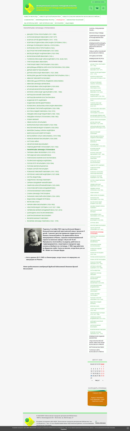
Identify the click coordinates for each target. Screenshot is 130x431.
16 (103, 371)
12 (95, 371)
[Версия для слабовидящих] (103, 8)
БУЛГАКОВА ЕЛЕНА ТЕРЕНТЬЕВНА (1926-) (41, 48)
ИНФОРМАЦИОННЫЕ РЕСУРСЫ (45, 20)
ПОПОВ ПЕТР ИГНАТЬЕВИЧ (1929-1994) (40, 163)
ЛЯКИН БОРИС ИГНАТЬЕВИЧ (37, 122)
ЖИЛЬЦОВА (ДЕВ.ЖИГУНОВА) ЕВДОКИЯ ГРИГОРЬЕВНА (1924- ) (98, 128)
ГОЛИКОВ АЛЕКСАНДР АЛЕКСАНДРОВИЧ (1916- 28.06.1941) (47, 59)
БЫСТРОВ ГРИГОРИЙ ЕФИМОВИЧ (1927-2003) (42, 51)
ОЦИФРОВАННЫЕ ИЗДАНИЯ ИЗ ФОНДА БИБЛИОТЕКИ (97, 36)
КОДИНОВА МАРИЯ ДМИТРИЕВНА (39, 103)
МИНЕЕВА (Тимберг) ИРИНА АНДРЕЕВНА (41, 130)
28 (99, 376)
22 (101, 373)
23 (103, 373)
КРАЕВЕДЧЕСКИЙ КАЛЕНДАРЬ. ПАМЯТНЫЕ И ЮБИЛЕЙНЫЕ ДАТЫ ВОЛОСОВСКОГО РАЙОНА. (97, 45)
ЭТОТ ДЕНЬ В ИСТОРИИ (95, 56)
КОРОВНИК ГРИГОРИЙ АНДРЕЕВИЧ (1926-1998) (43, 108)
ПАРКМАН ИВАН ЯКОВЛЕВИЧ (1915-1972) (41, 152)
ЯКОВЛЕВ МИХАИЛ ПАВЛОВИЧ (37, 218)
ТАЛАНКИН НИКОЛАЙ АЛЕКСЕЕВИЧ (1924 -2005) (43, 196)
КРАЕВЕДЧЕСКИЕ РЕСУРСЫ (96, 58)
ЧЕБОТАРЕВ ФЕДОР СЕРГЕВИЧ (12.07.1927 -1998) (43, 207)
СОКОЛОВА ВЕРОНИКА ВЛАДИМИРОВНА (41, 188)
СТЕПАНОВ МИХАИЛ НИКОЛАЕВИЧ (39, 191)
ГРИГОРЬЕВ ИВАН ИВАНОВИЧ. (37, 62)
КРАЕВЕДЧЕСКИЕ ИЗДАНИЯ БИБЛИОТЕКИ (96, 337)
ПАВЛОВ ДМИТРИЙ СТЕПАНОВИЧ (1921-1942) (42, 147)
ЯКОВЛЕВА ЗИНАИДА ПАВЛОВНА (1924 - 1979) (42, 221)
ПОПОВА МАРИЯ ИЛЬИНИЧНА (37, 166)
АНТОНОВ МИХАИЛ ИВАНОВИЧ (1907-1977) (42, 37)
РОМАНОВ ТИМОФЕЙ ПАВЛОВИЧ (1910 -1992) (43, 172)
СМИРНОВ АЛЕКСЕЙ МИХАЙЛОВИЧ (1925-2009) (43, 185)
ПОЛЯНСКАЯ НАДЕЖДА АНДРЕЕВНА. (39, 161)
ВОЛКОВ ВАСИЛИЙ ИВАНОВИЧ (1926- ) (40, 56)
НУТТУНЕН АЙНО (33, 141)
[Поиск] (91, 8)
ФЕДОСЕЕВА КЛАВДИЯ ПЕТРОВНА (38, 199)
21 (99, 373)
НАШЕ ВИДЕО (69, 23)
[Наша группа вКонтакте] (97, 8)
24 (91, 376)
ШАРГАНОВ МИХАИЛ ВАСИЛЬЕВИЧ (39, 215)
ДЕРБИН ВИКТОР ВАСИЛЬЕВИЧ (37, 70)
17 (91, 373)
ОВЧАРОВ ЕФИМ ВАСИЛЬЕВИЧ (37, 144)
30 (103, 376)
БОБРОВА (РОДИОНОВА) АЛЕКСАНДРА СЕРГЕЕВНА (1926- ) (47, 42)
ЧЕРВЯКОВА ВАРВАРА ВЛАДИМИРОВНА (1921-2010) (44, 210)
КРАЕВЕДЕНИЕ (60, 20)
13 (97, 371)
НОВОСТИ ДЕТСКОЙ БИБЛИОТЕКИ (50, 16)
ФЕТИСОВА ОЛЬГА (33, 202)
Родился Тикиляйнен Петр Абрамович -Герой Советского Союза (97, 399)
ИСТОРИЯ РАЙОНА (94, 40)
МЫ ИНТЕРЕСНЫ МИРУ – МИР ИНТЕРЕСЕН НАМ (38, 23)
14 (99, 371)
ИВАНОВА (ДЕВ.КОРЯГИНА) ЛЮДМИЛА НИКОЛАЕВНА (97, 137)
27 (97, 376)
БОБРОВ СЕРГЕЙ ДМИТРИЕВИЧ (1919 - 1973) (42, 40)
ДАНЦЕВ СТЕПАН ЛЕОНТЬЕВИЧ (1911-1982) (41, 34)
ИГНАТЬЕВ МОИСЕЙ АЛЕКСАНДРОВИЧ (40, 89)
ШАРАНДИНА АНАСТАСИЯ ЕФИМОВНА (40, 213)
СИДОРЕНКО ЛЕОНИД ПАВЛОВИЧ (38, 180)
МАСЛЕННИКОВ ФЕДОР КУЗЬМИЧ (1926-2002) (43, 128)
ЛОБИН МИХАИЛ (33, 119)
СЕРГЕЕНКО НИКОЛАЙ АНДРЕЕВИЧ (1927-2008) (43, 174)
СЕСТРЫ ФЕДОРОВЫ (34, 177)
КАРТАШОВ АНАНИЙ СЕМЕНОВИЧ (38, 95)
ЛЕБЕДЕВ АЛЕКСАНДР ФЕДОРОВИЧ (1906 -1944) (43, 114)
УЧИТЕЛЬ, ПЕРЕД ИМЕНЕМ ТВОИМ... (96, 29)
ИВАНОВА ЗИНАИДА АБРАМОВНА (38, 84)
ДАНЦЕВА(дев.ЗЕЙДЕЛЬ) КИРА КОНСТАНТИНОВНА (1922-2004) (48, 67)
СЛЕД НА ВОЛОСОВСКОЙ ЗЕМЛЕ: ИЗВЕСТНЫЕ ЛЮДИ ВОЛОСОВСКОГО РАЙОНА (96, 342)
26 (95, 376)
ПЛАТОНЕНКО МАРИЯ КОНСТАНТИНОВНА (41, 158)
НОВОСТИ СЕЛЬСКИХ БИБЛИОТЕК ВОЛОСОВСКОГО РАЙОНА (81, 16)
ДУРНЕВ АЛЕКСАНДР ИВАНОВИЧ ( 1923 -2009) (42, 73)
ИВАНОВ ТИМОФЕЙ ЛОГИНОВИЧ (38, 78)
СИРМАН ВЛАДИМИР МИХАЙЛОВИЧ (39, 183)
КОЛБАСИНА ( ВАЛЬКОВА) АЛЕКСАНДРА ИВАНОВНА (44, 106)
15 (101, 371)
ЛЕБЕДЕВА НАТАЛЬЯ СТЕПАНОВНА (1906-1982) (42, 117)
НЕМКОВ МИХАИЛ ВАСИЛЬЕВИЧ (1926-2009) (42, 139)
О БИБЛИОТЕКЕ (29, 20)
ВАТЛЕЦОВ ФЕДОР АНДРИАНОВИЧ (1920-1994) (43, 53)
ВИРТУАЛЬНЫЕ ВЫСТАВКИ (96, 347)
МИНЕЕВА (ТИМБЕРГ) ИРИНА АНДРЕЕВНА (97, 206)
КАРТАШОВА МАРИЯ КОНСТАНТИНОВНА (41, 97)
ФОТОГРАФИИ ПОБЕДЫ (95, 61)
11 (93, 371)
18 (93, 373)
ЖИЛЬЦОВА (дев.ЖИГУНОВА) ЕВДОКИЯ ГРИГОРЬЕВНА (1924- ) (48, 75)
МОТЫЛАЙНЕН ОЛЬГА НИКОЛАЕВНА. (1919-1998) (44, 136)
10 (91, 371)
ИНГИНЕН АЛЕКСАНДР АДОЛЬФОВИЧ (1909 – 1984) (44, 92)
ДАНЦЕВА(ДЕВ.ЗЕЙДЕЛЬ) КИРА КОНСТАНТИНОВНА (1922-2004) (98, 116)
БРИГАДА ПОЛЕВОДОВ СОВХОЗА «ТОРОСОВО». (43, 45)
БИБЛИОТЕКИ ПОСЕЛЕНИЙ (75, 20)
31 (91, 378)
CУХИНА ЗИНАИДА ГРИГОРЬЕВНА (38, 194)
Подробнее (64, 429)
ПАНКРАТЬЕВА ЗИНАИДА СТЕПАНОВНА (41, 150)
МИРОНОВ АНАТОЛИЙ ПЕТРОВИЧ (39, 133)
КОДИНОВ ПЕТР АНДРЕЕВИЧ (37, 100)
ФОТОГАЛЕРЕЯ (59, 23)
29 (101, 376)
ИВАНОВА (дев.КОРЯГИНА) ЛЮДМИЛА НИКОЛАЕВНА (45, 81)
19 (95, 373)
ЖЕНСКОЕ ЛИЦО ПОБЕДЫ (96, 33)
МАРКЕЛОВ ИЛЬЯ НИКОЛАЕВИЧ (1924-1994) (42, 125)
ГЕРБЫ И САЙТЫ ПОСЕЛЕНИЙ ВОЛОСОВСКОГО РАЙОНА (97, 52)
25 (93, 376)
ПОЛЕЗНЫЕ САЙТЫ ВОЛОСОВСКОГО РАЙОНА (96, 351)
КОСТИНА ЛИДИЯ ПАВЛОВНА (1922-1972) (41, 111)
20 (97, 373)
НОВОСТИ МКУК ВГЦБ (31, 16)
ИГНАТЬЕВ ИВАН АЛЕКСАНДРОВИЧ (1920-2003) (43, 86)
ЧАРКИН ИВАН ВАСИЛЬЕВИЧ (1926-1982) (41, 204)
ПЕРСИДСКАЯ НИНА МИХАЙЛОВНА (39, 155)
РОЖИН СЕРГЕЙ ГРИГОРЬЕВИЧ (37, 169)
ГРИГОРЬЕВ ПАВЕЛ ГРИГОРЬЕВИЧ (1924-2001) (42, 64)
